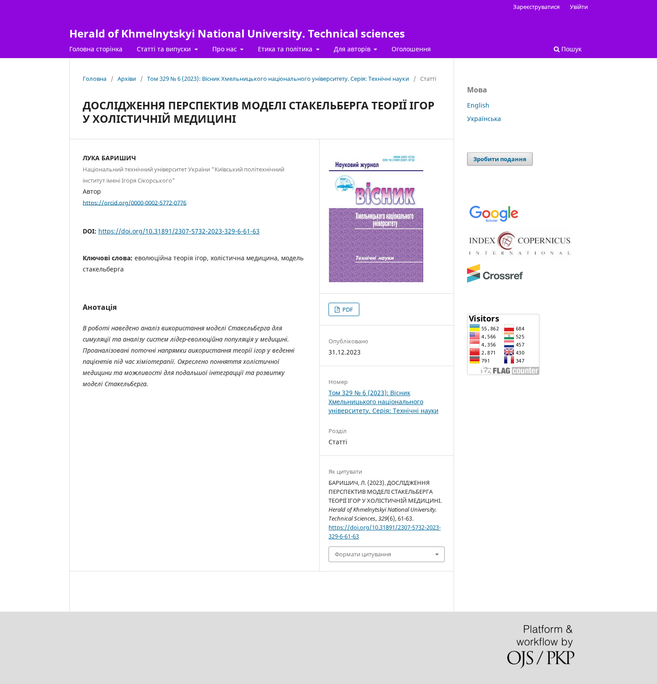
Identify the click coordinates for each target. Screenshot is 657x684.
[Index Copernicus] (520, 257)
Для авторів (353, 49)
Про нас (225, 49)
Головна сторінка (95, 49)
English (478, 105)
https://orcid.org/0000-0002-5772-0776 (134, 202)
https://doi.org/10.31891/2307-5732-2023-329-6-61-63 (179, 231)
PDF (347, 309)
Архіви (127, 79)
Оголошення (411, 49)
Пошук (570, 49)
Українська (484, 118)
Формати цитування (363, 554)
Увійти (579, 7)
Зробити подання (499, 159)
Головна (94, 79)
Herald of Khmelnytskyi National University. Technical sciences (237, 33)
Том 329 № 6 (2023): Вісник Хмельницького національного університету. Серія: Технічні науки (278, 79)
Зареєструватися (536, 7)
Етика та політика (286, 49)
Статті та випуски (165, 49)
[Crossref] (495, 281)
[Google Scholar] (493, 221)
